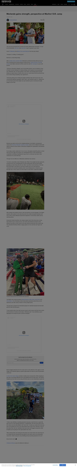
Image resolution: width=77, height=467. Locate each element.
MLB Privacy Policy (19, 465)
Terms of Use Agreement (27, 465)
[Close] (75, 465)
